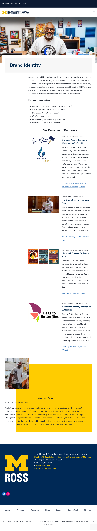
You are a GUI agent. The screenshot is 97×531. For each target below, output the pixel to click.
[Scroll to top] (95, 524)
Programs (21, 510)
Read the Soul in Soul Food (73, 293)
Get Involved (73, 510)
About (7, 510)
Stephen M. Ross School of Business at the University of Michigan (62, 457)
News (47, 510)
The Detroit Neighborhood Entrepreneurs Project (61, 454)
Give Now (88, 510)
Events (58, 510)
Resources (35, 510)
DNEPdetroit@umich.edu (45, 468)
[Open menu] (94, 12)
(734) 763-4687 (43, 465)
